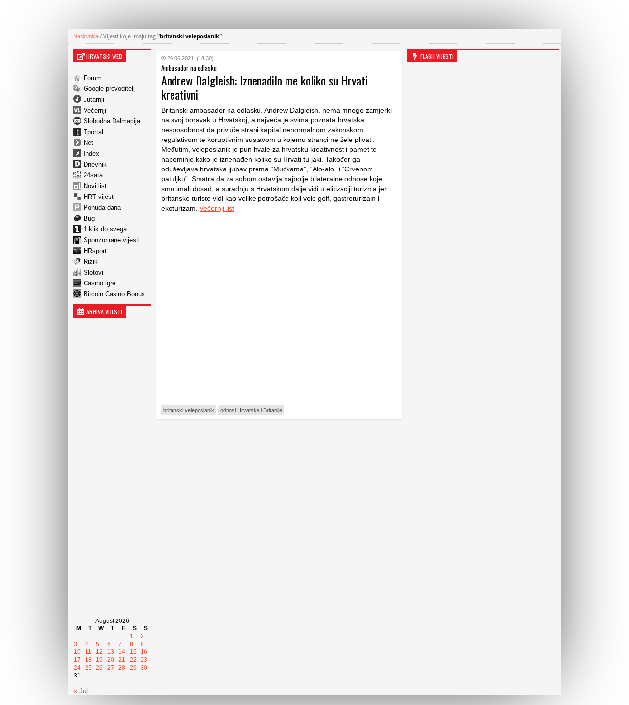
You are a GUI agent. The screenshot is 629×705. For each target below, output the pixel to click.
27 (110, 667)
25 (88, 667)
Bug (89, 218)
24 (77, 667)
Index (91, 153)
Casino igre (99, 283)
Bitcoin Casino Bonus (114, 294)
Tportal (93, 132)
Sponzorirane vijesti (112, 240)
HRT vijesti (99, 196)
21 (121, 659)
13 (110, 652)
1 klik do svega (105, 229)
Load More (279, 441)
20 (110, 659)
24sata (93, 175)
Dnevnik (95, 164)
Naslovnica (85, 36)
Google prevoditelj (109, 88)
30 (144, 667)
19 (99, 659)
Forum (93, 78)
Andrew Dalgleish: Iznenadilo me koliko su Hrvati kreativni (264, 87)
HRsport (95, 250)
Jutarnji (94, 99)
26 (99, 667)
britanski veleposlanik (188, 410)
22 (133, 659)
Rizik (91, 261)
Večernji (95, 110)
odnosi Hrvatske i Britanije (251, 410)
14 (121, 652)
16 (144, 652)
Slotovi (93, 272)
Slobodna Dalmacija (112, 121)
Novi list (95, 186)
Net (88, 142)
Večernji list (217, 208)
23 (144, 659)
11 (88, 652)
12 (99, 652)
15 (133, 652)
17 (77, 659)
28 (121, 667)
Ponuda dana (102, 207)
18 (88, 659)
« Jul (80, 691)
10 (77, 652)
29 (133, 667)
